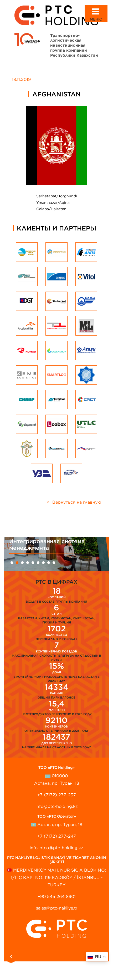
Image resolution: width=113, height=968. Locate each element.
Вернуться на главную (76, 502)
